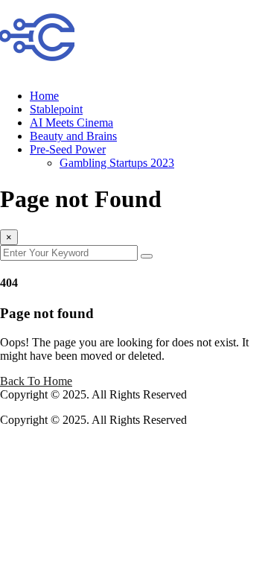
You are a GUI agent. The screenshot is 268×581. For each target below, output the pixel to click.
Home (44, 95)
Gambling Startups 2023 (117, 162)
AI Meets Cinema (71, 122)
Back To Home (36, 381)
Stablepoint (56, 109)
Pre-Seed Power (68, 149)
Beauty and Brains (73, 136)
